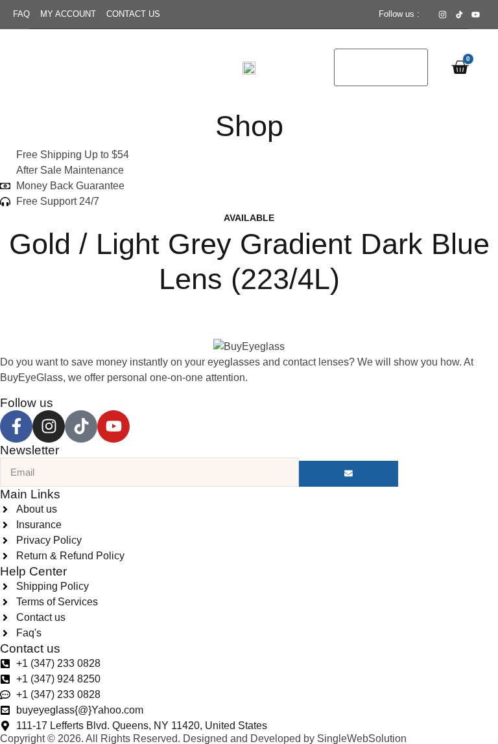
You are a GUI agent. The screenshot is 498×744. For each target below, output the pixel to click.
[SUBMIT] (349, 474)
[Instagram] (48, 426)
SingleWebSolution (362, 738)
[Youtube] (113, 426)
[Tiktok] (81, 426)
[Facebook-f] (16, 426)
